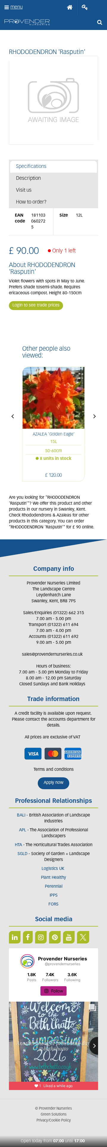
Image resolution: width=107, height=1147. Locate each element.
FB (28, 937)
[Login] (85, 7)
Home (69, 7)
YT (69, 937)
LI (15, 937)
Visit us (24, 190)
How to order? (31, 202)
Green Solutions (54, 1114)
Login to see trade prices (35, 305)
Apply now (53, 783)
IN (41, 937)
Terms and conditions (54, 770)
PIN (55, 937)
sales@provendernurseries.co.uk (52, 654)
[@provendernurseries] (27, 961)
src (100, 22)
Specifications (31, 166)
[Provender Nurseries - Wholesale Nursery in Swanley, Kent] (27, 22)
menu (16, 7)
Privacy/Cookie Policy (54, 1120)
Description (28, 178)
